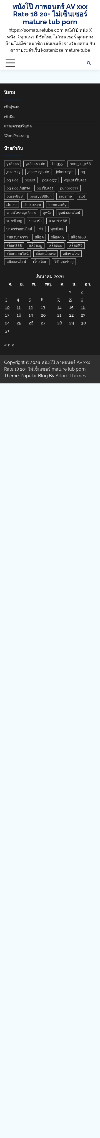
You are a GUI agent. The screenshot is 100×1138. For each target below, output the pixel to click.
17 (7, 315)
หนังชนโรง (70, 254)
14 (59, 307)
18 (19, 315)
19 (31, 315)
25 (19, 323)
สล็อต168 (78, 237)
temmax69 (57, 205)
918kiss (12, 164)
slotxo (11, 205)
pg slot (12, 180)
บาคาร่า (35, 221)
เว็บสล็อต (40, 262)
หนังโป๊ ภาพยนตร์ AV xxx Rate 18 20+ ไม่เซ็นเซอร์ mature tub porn (50, 14)
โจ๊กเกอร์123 (64, 262)
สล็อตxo (55, 245)
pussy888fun (41, 196)
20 (43, 315)
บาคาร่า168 (58, 221)
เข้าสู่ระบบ (12, 107)
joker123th (65, 172)
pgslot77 (49, 180)
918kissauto (35, 164)
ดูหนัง (47, 213)
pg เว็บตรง (45, 188)
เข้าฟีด (9, 117)
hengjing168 (80, 164)
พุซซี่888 (57, 229)
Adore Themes (71, 375)
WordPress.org (16, 136)
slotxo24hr (32, 205)
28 (59, 323)
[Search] (89, 63)
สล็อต (39, 237)
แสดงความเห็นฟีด (18, 126)
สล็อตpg (35, 245)
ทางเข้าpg (14, 221)
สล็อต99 (57, 237)
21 (59, 315)
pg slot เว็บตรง (18, 188)
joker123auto (38, 172)
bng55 (57, 164)
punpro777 (69, 188)
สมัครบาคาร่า (17, 237)
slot (82, 196)
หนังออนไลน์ (16, 262)
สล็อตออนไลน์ (17, 254)
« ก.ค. (9, 345)
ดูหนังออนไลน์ (69, 213)
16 (83, 307)
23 (83, 315)
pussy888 (14, 196)
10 (7, 307)
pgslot (30, 180)
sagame (65, 196)
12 (31, 307)
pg (83, 172)
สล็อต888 (14, 245)
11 (19, 307)
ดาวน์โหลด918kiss (21, 213)
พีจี (41, 229)
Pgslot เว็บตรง (75, 180)
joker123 (13, 172)
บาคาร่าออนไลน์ (19, 229)
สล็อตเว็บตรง (46, 254)
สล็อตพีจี (75, 245)
